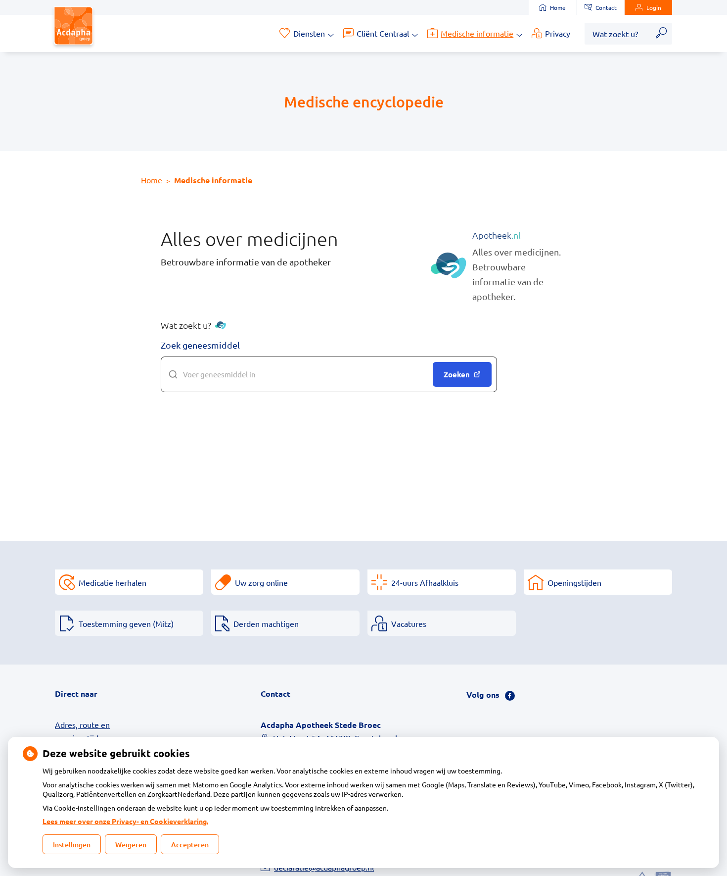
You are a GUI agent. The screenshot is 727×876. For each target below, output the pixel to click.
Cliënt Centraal (383, 33)
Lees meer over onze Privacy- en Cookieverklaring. (125, 821)
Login (653, 7)
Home (558, 7)
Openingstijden (574, 582)
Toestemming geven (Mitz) (126, 623)
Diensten (309, 33)
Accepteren (190, 844)
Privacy (557, 33)
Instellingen (72, 844)
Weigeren (130, 844)
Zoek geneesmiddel (200, 345)
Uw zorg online (261, 582)
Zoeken (457, 374)
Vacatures (408, 623)
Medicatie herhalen (112, 582)
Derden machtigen (266, 623)
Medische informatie (477, 33)
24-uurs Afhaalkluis (424, 582)
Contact (606, 7)
